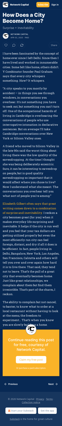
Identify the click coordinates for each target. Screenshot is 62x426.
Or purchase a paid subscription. (31, 368)
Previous (13, 384)
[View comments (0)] (14, 45)
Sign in (55, 4)
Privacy (40, 399)
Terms (49, 399)
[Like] (6, 45)
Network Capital (19, 34)
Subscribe (43, 4)
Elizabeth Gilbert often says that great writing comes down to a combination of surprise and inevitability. (29, 208)
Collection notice (31, 402)
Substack (15, 419)
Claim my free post (31, 359)
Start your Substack (22, 410)
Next (51, 384)
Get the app (47, 410)
